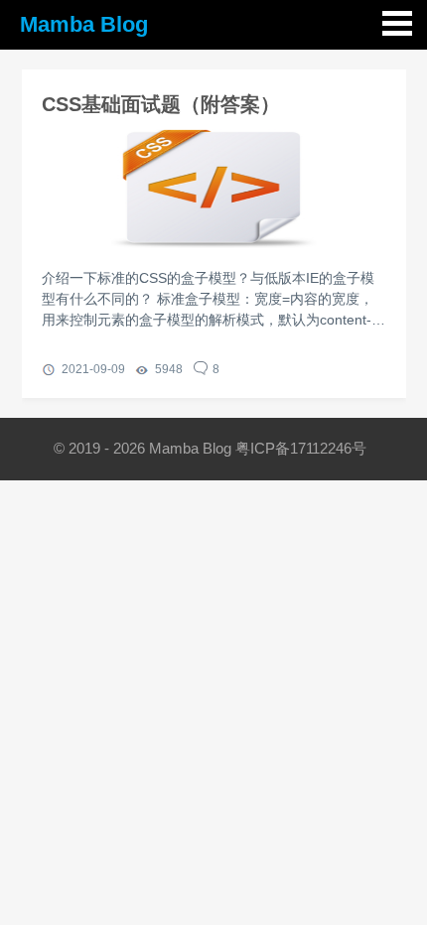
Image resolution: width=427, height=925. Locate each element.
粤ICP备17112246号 (302, 448)
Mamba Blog (84, 24)
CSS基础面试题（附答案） (161, 104)
